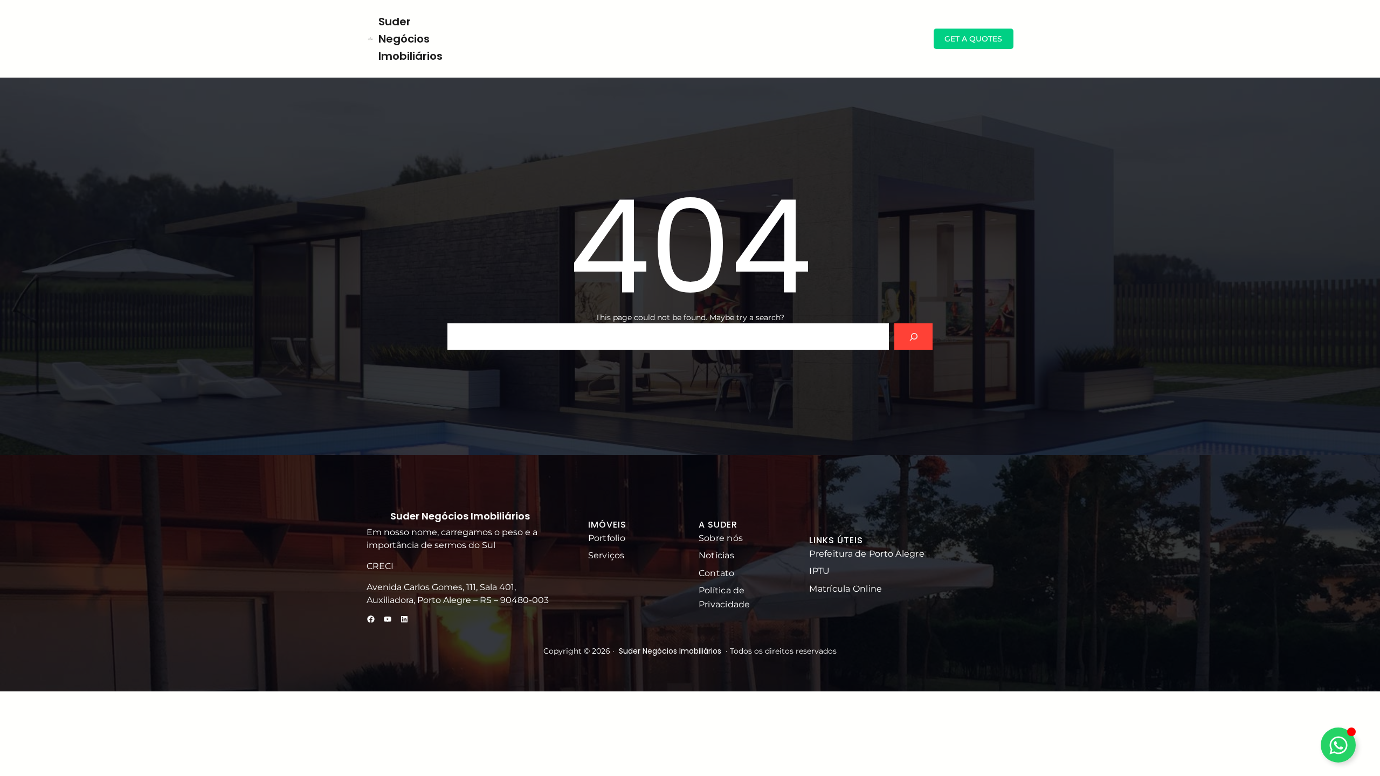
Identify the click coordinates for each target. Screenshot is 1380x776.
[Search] (913, 336)
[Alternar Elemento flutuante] (1338, 745)
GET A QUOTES (973, 39)
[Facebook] (371, 619)
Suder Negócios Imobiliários (410, 39)
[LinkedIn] (404, 619)
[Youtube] (387, 619)
